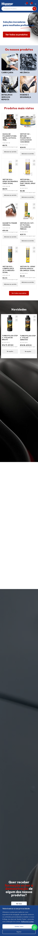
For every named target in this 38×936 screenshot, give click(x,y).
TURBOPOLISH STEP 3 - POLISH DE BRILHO (10, 337)
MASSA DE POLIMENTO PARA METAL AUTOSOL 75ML (10, 137)
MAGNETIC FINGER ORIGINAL (10, 224)
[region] (19, 920)
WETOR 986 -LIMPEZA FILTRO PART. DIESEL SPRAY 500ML (27, 182)
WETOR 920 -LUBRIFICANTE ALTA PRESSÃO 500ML (8, 269)
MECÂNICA (25, 72)
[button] (10, 151)
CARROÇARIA (7, 72)
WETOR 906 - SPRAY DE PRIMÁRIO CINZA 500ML (10, 181)
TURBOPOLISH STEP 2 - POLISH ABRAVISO (28, 338)
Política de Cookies (27, 921)
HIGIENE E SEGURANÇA (25, 96)
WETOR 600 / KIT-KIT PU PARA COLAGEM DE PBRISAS (27, 226)
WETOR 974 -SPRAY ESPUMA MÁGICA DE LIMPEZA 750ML (27, 268)
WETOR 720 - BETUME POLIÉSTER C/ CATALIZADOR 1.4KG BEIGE (26, 138)
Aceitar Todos (19, 926)
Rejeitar (19, 932)
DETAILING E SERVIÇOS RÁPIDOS (6, 97)
